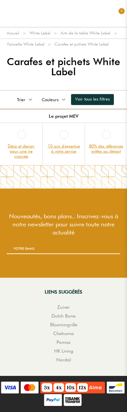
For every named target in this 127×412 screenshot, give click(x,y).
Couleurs (50, 99)
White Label (39, 32)
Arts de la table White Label (85, 32)
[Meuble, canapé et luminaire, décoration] (64, 13)
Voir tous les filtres (92, 99)
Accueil (13, 32)
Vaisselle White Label (25, 44)
